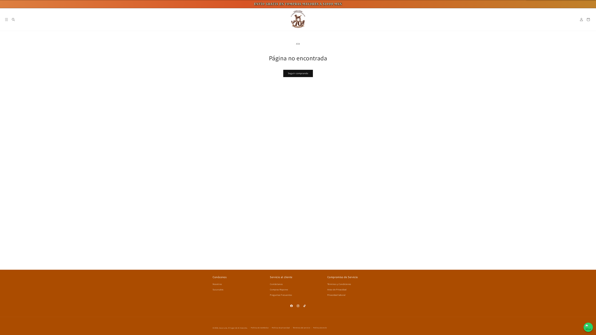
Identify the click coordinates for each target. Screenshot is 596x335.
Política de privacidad (281, 328)
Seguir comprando (298, 73)
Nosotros (217, 284)
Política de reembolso (260, 328)
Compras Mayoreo (279, 289)
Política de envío (320, 328)
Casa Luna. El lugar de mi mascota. (233, 328)
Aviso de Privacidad (337, 289)
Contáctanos (276, 284)
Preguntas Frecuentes (281, 295)
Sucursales (218, 289)
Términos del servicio (301, 328)
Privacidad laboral (336, 295)
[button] (6, 19)
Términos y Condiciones (339, 284)
